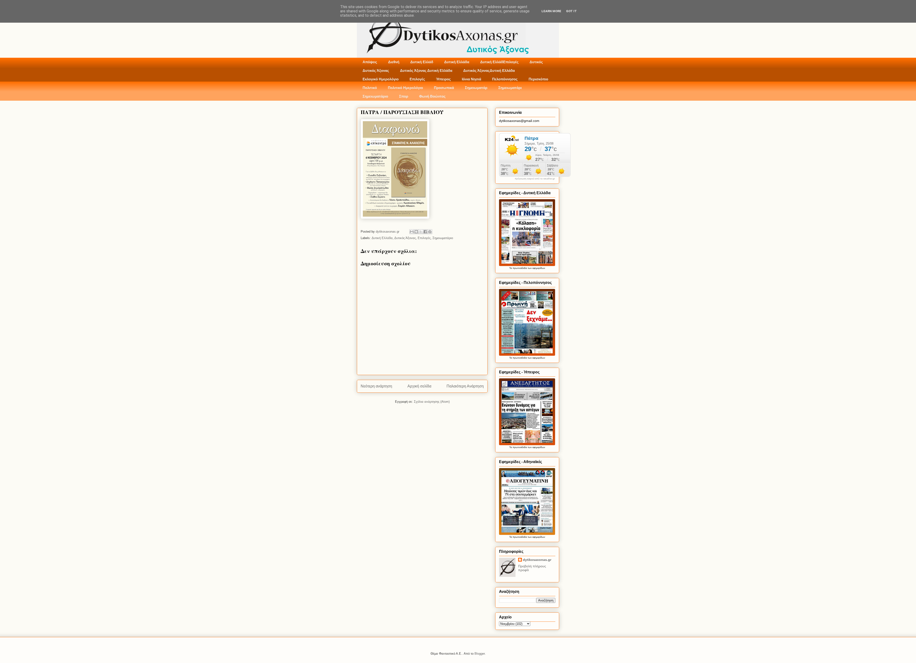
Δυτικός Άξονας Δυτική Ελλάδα (426, 70)
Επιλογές (417, 79)
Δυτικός (536, 62)
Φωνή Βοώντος (432, 96)
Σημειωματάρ (476, 88)
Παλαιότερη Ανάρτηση (465, 386)
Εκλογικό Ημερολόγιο (381, 79)
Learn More (551, 11)
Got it (571, 11)
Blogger (479, 653)
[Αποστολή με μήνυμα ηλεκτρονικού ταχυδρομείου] (411, 231)
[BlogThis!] (416, 231)
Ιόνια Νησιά (471, 79)
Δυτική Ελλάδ (421, 62)
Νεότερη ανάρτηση (376, 386)
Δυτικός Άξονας (376, 70)
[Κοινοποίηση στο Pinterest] (429, 231)
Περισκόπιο (538, 79)
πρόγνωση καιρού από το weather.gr (535, 178)
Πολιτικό (370, 88)
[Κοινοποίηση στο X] (420, 231)
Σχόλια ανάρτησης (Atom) (432, 401)
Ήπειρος (443, 79)
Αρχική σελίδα (419, 386)
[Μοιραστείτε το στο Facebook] (425, 231)
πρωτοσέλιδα (520, 268)
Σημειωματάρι (510, 88)
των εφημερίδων (536, 268)
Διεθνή (393, 62)
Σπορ (403, 96)
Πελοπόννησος (505, 79)
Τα (511, 268)
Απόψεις (370, 62)
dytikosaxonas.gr (537, 560)
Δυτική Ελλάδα (456, 62)
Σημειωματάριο (375, 96)
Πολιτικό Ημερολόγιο (405, 88)
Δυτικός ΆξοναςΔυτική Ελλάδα (489, 70)
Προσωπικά (444, 88)
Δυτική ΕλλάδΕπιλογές (499, 62)
